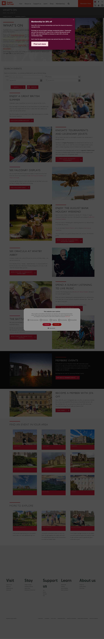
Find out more (40, 44)
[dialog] (52, 34)
